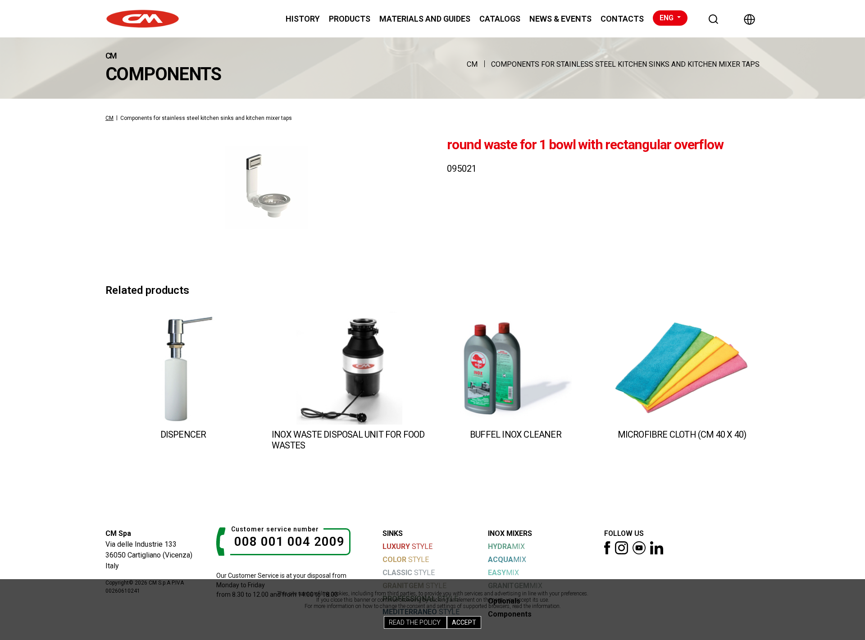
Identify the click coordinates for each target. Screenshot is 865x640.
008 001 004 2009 (289, 541)
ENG (667, 18)
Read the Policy (415, 622)
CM (472, 64)
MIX (506, 546)
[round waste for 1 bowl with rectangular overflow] (266, 187)
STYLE (407, 546)
